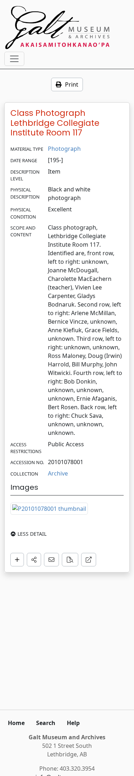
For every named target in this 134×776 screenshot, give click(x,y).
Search (45, 723)
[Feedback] (51, 559)
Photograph (64, 149)
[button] (34, 559)
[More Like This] (70, 559)
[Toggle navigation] (14, 59)
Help (73, 723)
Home (16, 723)
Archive (58, 473)
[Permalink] (88, 559)
